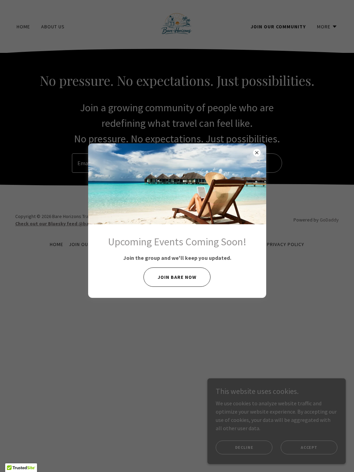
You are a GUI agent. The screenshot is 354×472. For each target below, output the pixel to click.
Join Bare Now (177, 277)
